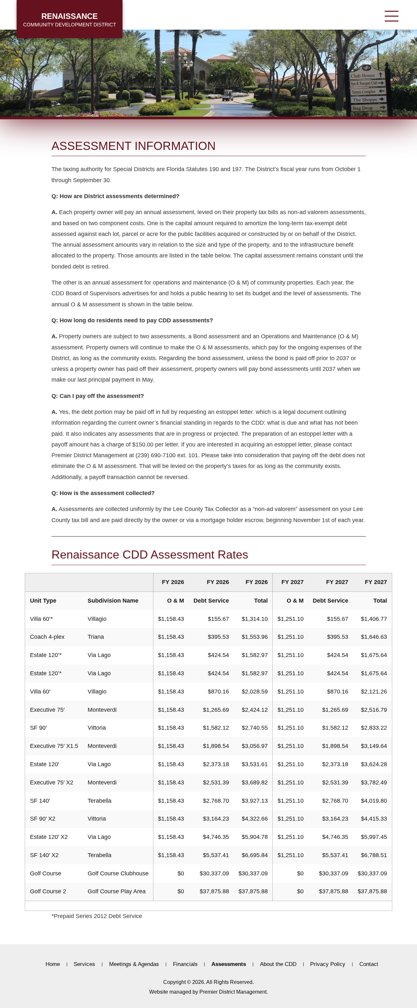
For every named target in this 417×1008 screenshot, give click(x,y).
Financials (185, 964)
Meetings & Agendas (134, 964)
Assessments (228, 964)
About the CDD (278, 964)
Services (84, 964)
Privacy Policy (327, 964)
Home (53, 964)
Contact (368, 964)
